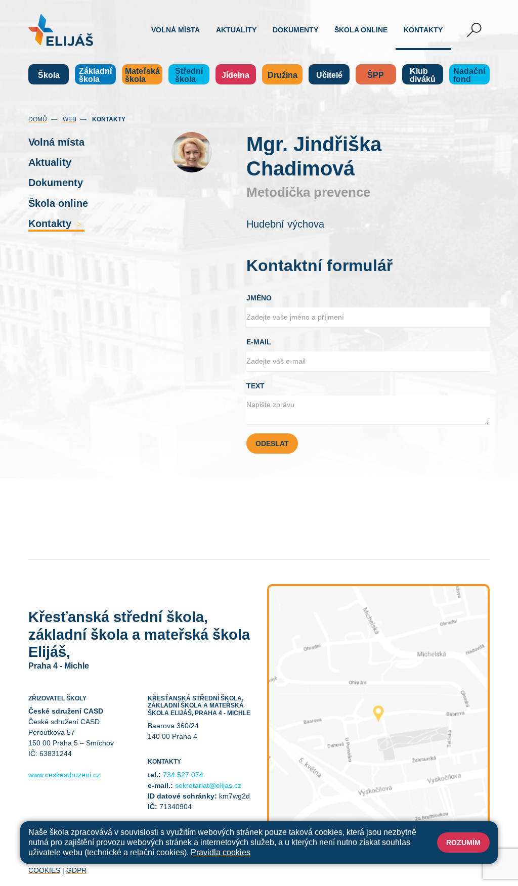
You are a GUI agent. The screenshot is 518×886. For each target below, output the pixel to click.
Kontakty (423, 30)
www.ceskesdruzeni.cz (64, 775)
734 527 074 (183, 775)
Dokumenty (295, 30)
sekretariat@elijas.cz (208, 785)
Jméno (259, 298)
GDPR (76, 870)
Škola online (360, 30)
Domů (37, 119)
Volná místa (175, 30)
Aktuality (236, 30)
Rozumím (463, 842)
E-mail (258, 342)
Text (255, 386)
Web (68, 119)
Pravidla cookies (220, 852)
